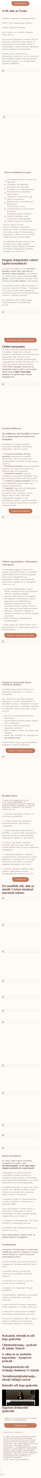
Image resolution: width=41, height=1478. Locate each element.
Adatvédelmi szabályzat (13, 1432)
